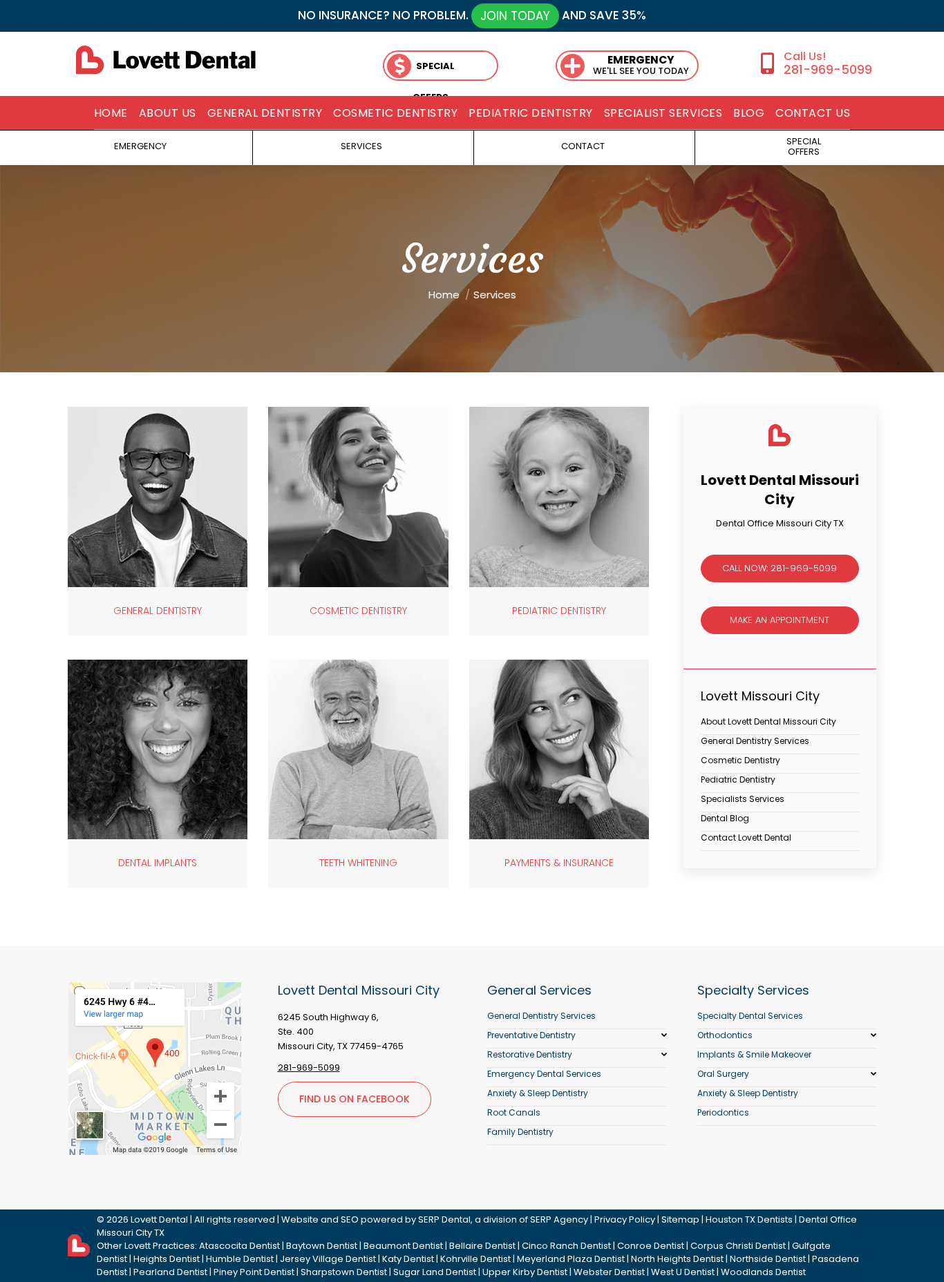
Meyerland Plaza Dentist (571, 1258)
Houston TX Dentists (749, 1219)
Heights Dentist (166, 1258)
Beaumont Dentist (403, 1245)
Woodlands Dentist (763, 1272)
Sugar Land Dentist (434, 1272)
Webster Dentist (609, 1272)
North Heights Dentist (677, 1258)
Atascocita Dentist (239, 1245)
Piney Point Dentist (254, 1272)
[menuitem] (111, 113)
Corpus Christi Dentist (738, 1245)
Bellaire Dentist (482, 1245)
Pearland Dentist (170, 1272)
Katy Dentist (408, 1258)
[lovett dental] (166, 60)
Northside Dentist (768, 1258)
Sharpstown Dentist (344, 1272)
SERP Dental (444, 1219)
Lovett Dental (159, 1219)
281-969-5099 (827, 69)
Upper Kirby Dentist (524, 1272)
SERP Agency (559, 1219)
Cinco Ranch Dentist (566, 1245)
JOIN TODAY (515, 16)
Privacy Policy (624, 1219)
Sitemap (680, 1219)
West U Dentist (683, 1272)
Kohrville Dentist (475, 1258)
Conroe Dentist (650, 1245)
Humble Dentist (240, 1258)
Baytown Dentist (321, 1245)
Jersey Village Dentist (328, 1258)
